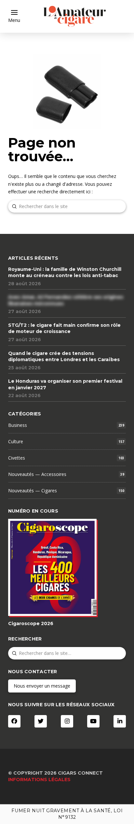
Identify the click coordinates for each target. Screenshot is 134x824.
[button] (14, 16)
